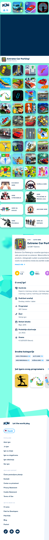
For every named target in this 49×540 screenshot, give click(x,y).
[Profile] (4, 10)
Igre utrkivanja (23, 356)
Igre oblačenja (9, 460)
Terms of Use (8, 496)
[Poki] (5, 5)
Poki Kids (7, 516)
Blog (5, 520)
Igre (29, 240)
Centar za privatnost (11, 483)
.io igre (6, 446)
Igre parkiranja (22, 360)
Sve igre (7, 464)
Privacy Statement (10, 488)
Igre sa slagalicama (11, 455)
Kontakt (6, 479)
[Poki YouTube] (17, 531)
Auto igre (37, 240)
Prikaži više (19, 264)
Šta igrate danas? (7, 10)
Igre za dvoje (8, 451)
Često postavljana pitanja (13, 474)
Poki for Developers (11, 511)
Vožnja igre (37, 360)
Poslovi (6, 524)
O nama (6, 507)
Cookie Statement (10, 492)
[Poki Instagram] (12, 531)
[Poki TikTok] (6, 531)
